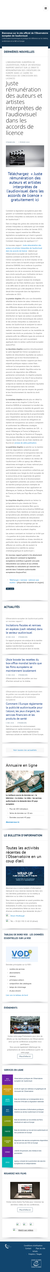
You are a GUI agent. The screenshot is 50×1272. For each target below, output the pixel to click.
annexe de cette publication (25, 443)
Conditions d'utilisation (33, 1245)
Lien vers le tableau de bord (17, 995)
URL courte (10, 589)
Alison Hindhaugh (18, 916)
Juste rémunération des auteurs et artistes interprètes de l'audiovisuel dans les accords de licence (24, 248)
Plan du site (40, 1248)
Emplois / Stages (35, 1254)
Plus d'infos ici (25, 1056)
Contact (28, 1248)
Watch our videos (25, 1230)
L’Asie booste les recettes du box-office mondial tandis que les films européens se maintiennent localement (24, 665)
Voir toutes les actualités (25, 750)
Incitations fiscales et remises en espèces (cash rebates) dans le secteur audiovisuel (24, 628)
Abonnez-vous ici (12, 822)
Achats (35, 1251)
